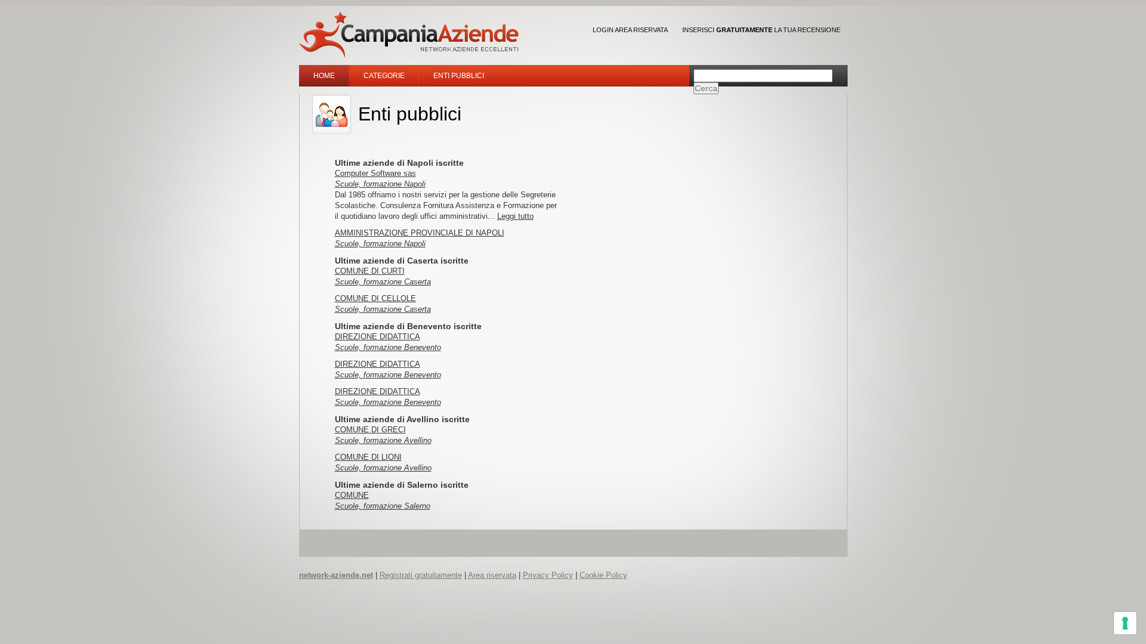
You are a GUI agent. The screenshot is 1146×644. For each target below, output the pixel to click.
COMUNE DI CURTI (370, 271)
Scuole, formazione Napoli (380, 183)
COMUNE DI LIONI (368, 457)
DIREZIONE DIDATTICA (377, 336)
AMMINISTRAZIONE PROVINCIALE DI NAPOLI (419, 232)
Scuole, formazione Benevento (388, 347)
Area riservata (492, 575)
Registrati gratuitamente (421, 575)
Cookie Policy (603, 575)
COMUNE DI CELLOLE (375, 298)
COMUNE (352, 495)
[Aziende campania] (409, 35)
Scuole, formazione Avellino (383, 440)
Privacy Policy (548, 575)
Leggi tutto (515, 216)
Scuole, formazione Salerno (382, 505)
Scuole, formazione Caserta (383, 281)
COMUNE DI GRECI (370, 429)
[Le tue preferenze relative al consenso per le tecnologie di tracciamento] (1125, 623)
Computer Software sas (375, 173)
